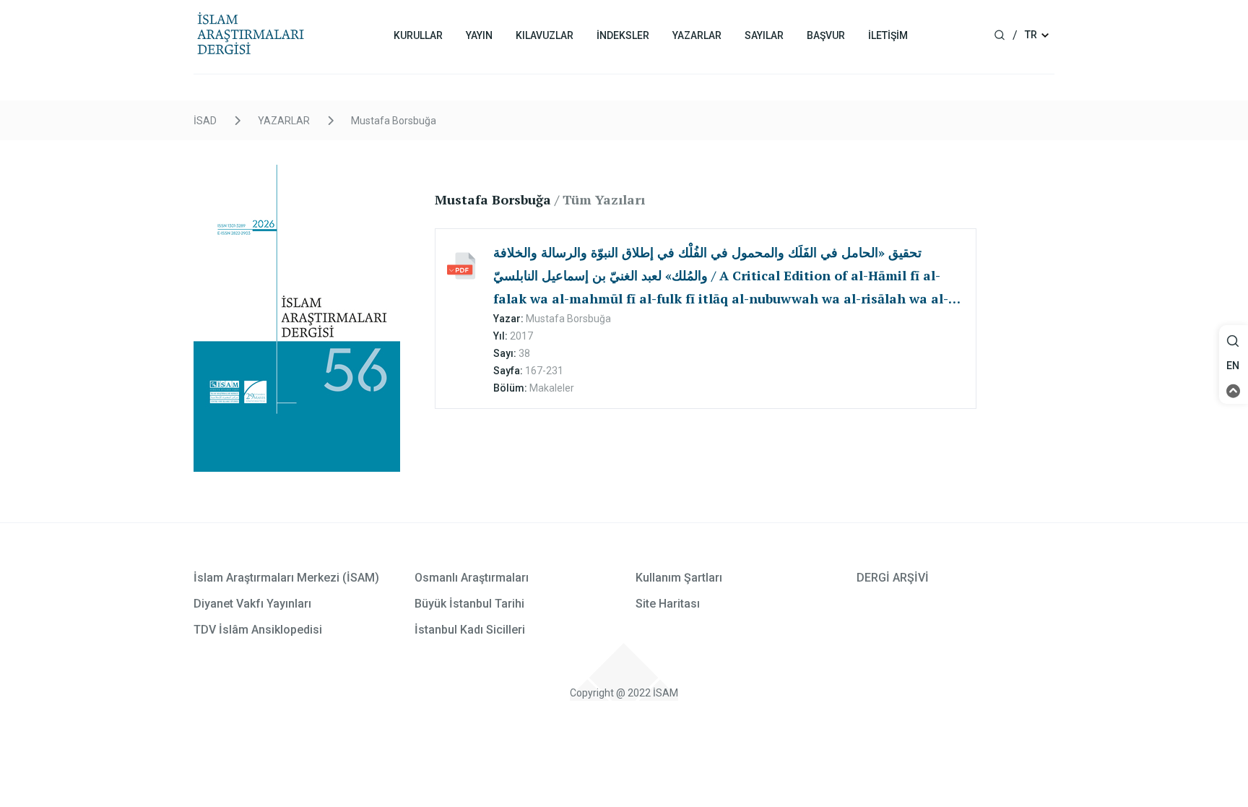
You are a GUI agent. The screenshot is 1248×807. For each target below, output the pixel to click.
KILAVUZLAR (544, 35)
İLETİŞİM (888, 35)
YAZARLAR (697, 35)
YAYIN (479, 35)
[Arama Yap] (1233, 345)
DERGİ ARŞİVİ (893, 577)
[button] (1233, 341)
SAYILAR (764, 35)
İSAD (205, 120)
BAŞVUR (826, 35)
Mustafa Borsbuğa (393, 120)
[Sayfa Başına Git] (1233, 390)
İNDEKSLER (623, 35)
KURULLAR (418, 35)
